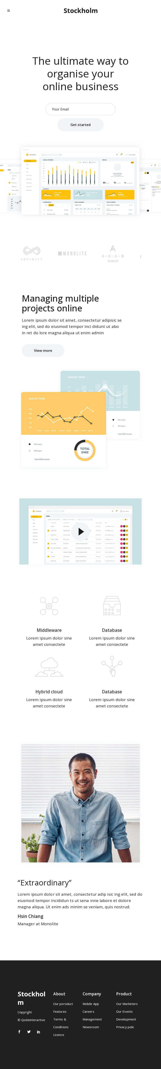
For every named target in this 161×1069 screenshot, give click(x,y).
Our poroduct (63, 1004)
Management (92, 1019)
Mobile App (91, 1004)
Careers (88, 1011)
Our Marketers (127, 1004)
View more (43, 350)
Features (59, 1011)
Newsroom (91, 1027)
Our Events (124, 1011)
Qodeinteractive (33, 1020)
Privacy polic (125, 1027)
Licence (58, 1035)
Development (126, 1019)
